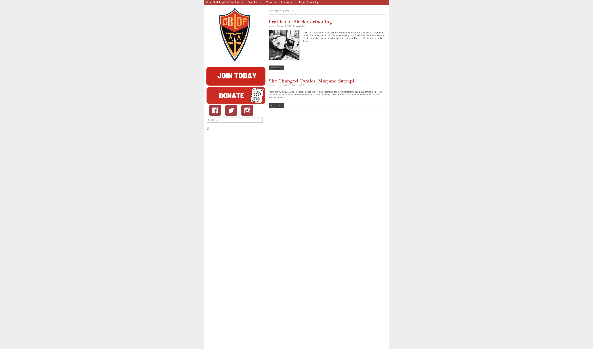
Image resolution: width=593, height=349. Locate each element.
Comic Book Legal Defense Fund (223, 2)
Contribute (253, 2)
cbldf (273, 26)
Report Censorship (308, 2)
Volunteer (271, 2)
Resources (286, 2)
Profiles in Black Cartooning (300, 22)
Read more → (276, 68)
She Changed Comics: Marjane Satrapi (311, 81)
